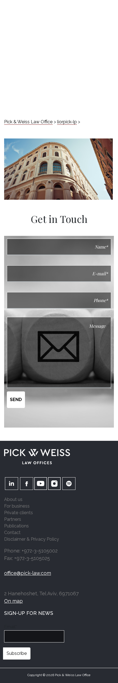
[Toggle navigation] (110, 9)
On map (13, 601)
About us (13, 499)
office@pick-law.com (27, 573)
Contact (12, 532)
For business (17, 506)
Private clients (18, 512)
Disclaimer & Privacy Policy (31, 539)
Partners (12, 519)
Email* (10, 626)
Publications (16, 526)
